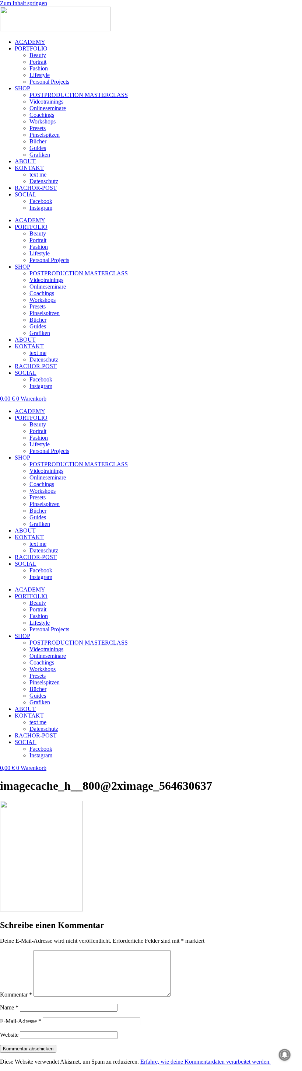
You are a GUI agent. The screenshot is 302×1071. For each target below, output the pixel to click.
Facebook (40, 201)
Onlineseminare (47, 108)
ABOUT (25, 161)
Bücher (37, 141)
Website (9, 1035)
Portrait (37, 62)
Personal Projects (49, 82)
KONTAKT (29, 168)
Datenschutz (43, 181)
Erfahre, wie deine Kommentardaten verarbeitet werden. (205, 1061)
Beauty (37, 55)
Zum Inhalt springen (23, 3)
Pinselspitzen (44, 135)
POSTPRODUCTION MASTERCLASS (78, 95)
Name (9, 1007)
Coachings (41, 115)
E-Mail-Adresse (20, 1021)
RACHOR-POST (36, 188)
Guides (37, 148)
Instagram (40, 208)
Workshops (42, 121)
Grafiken (39, 154)
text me (37, 174)
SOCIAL (25, 194)
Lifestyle (39, 75)
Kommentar (16, 994)
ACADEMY (30, 42)
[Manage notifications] (285, 1055)
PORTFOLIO (31, 48)
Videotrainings (46, 101)
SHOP (22, 88)
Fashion (38, 68)
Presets (37, 128)
